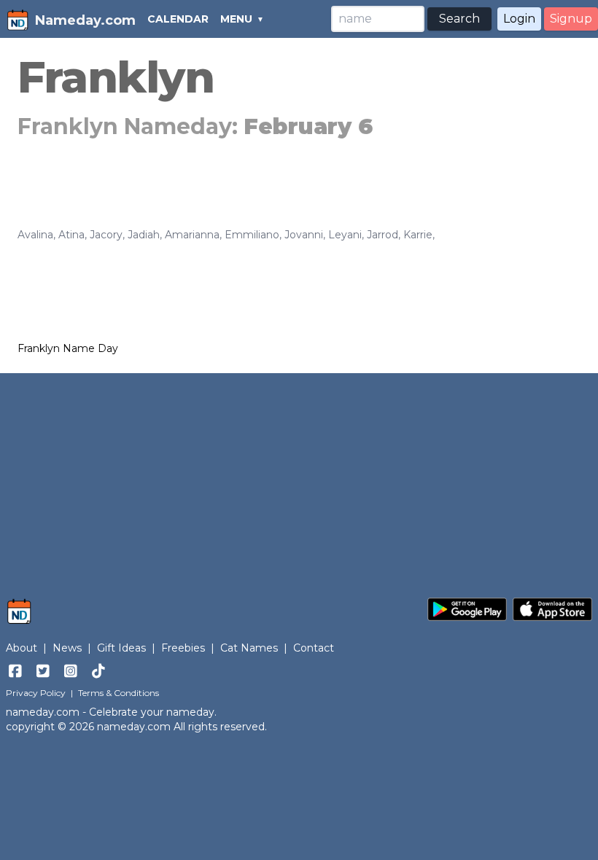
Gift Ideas (121, 647)
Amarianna (192, 234)
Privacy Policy (36, 692)
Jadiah (144, 234)
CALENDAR (178, 19)
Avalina (35, 234)
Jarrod (382, 234)
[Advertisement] (299, 478)
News (67, 647)
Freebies (183, 647)
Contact (313, 647)
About (21, 647)
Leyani (345, 234)
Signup (571, 19)
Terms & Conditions (118, 692)
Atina (71, 234)
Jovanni (303, 234)
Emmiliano (252, 234)
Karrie (417, 234)
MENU (236, 19)
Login (519, 19)
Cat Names (249, 647)
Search (459, 19)
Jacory (106, 234)
